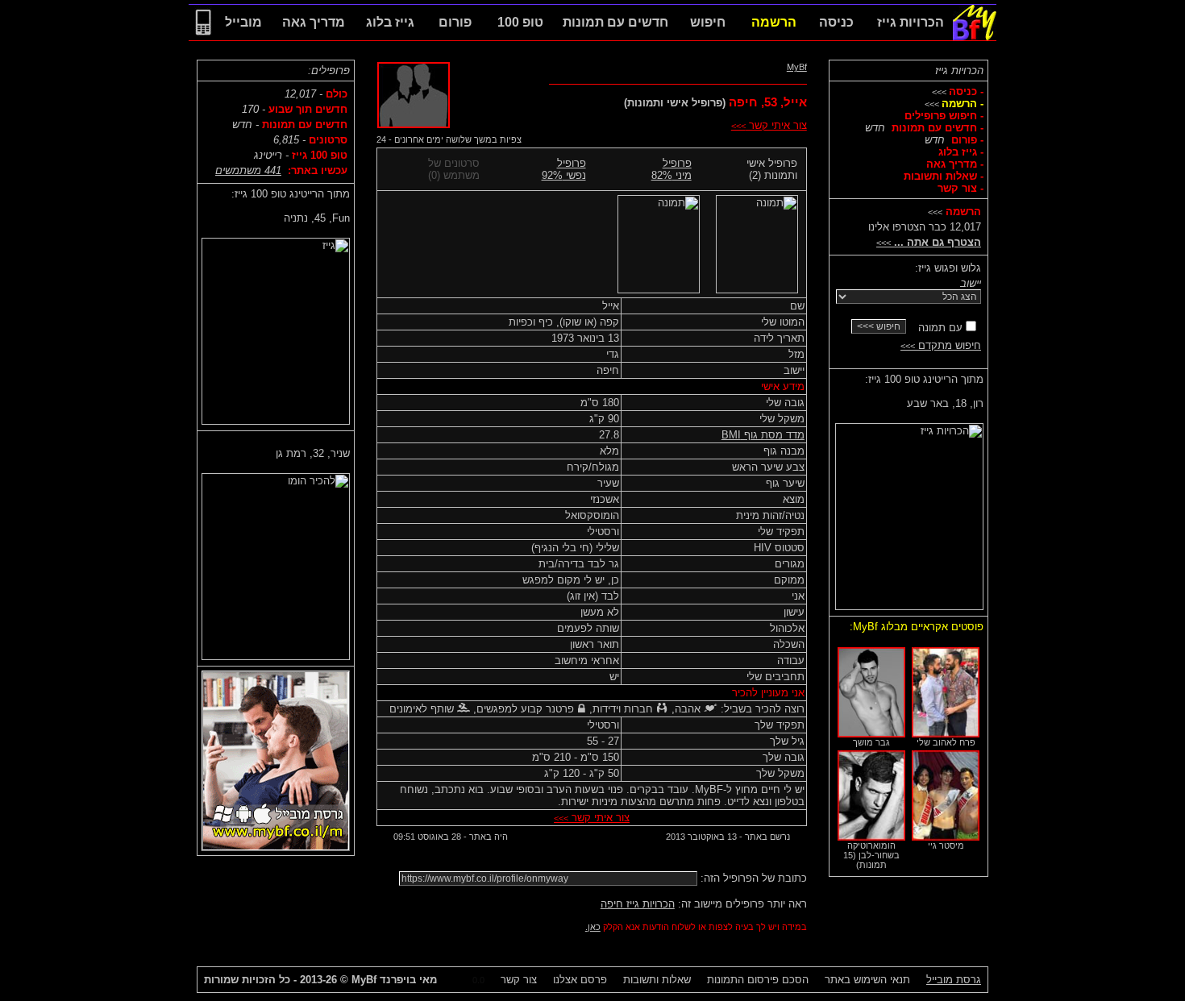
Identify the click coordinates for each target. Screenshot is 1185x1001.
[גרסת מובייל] (203, 37)
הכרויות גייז (959, 70)
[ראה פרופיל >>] (909, 513)
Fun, (317, 218)
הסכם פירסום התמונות (758, 980)
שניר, (313, 453)
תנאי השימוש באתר (867, 980)
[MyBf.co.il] (974, 37)
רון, (945, 403)
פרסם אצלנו (580, 980)
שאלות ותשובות (657, 980)
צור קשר (519, 980)
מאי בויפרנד (394, 980)
